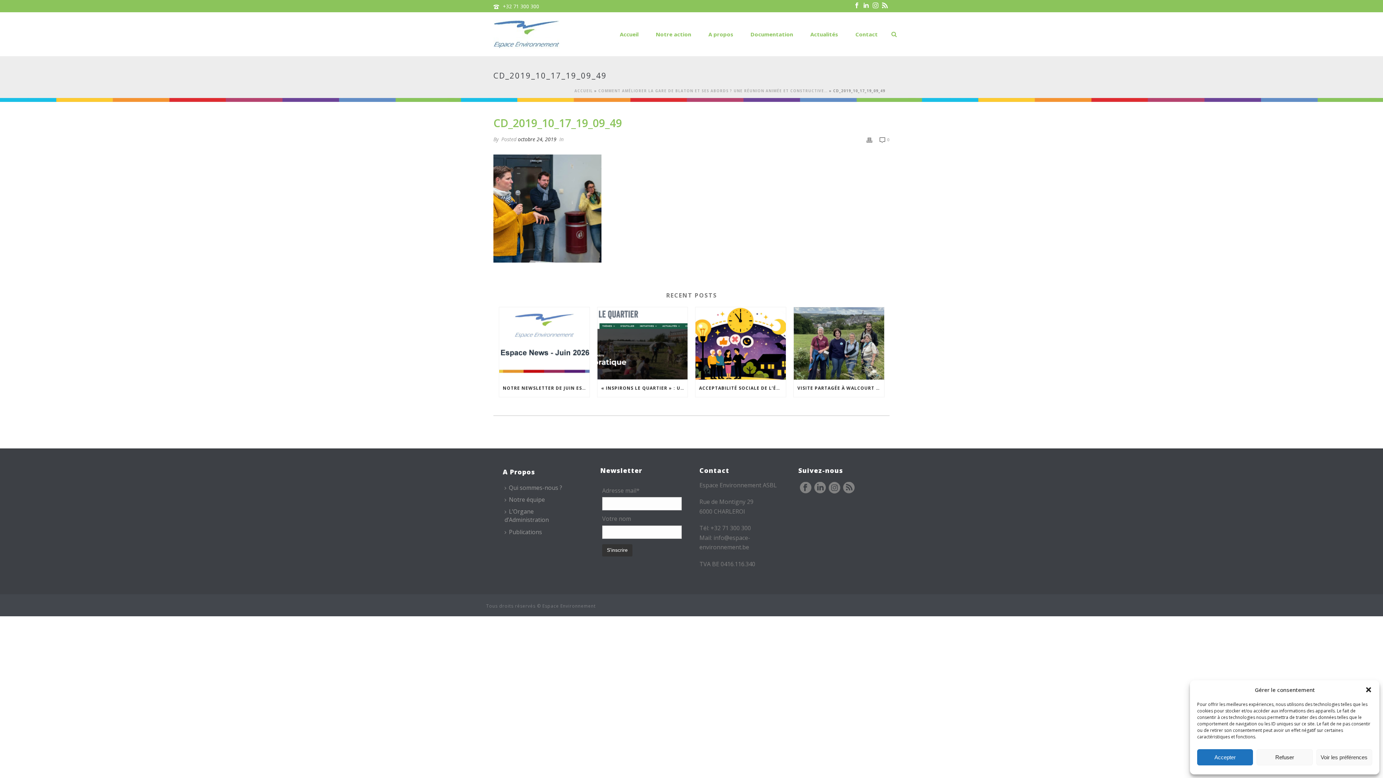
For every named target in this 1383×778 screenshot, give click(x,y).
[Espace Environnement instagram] (834, 488)
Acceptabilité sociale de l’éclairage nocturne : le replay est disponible (742, 388)
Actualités (824, 34)
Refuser (1284, 757)
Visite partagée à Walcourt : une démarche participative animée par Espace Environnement (840, 388)
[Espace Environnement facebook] (805, 488)
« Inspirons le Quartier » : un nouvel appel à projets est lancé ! (644, 388)
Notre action (673, 34)
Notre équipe (527, 500)
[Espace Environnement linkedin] (820, 488)
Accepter (1225, 757)
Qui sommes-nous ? (535, 488)
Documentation (772, 34)
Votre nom (616, 519)
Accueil (629, 34)
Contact (866, 34)
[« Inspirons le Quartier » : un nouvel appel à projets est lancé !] (642, 343)
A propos (720, 34)
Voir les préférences (1344, 757)
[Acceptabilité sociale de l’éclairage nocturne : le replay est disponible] (740, 343)
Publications (525, 532)
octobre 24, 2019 (537, 139)
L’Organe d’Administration (527, 516)
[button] (1368, 689)
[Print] (869, 139)
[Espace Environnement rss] (849, 488)
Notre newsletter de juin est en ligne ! (546, 388)
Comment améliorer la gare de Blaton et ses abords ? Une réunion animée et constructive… (713, 90)
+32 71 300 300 (521, 6)
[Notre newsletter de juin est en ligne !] (544, 343)
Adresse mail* (621, 491)
